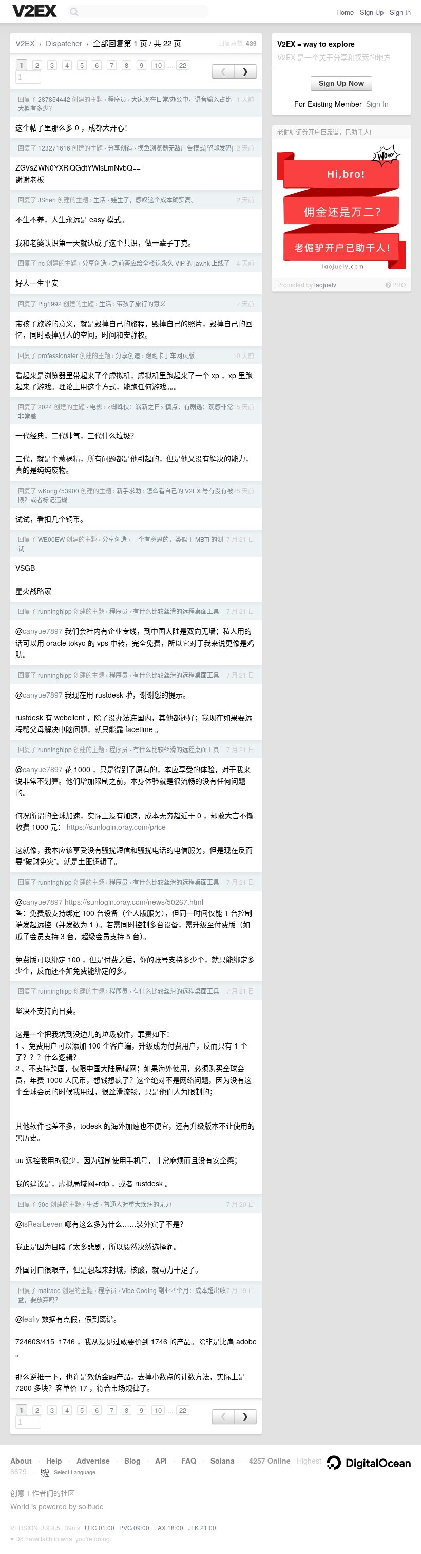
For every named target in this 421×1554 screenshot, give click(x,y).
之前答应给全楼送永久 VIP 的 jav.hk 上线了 (171, 262)
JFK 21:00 (202, 1527)
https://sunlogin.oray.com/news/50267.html (134, 901)
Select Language (72, 1472)
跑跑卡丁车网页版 (170, 355)
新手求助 (129, 490)
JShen (47, 199)
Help (54, 1460)
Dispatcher (64, 43)
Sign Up (372, 12)
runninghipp (55, 611)
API (161, 1460)
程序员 (117, 99)
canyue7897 (43, 631)
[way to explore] (36, 12)
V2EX (25, 43)
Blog (132, 1460)
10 (158, 65)
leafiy (31, 1319)
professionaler (58, 355)
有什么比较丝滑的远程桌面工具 (176, 611)
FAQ (188, 1460)
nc (41, 262)
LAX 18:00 (168, 1527)
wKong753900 (58, 490)
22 (182, 65)
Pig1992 (50, 303)
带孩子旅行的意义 (141, 303)
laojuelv (325, 284)
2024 (45, 406)
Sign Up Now (341, 83)
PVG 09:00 (134, 1527)
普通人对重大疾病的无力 (137, 1204)
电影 (96, 406)
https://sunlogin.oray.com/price (116, 826)
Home (345, 12)
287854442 (54, 99)
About (21, 1460)
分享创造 (120, 147)
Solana (222, 1460)
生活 (99, 199)
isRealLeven (43, 1224)
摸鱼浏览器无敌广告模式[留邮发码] (185, 147)
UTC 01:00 (99, 1527)
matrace (49, 1290)
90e (43, 1204)
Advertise (93, 1460)
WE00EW (51, 539)
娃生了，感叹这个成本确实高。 (154, 199)
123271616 (54, 147)
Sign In (400, 12)
